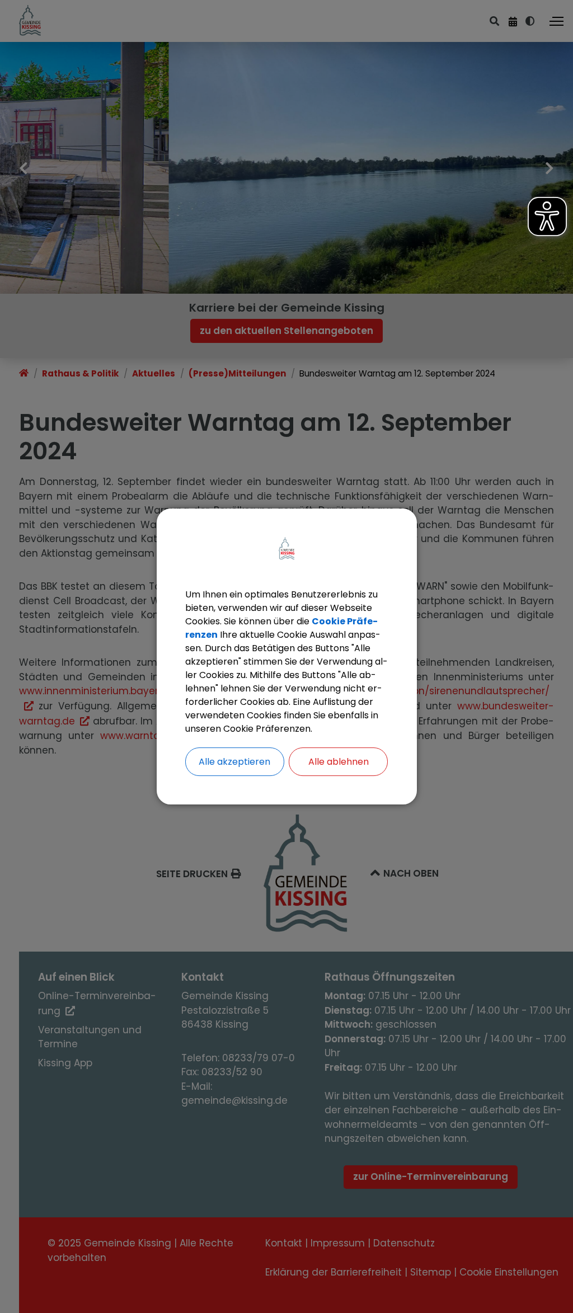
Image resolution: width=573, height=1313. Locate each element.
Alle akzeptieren (234, 761)
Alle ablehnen (338, 761)
